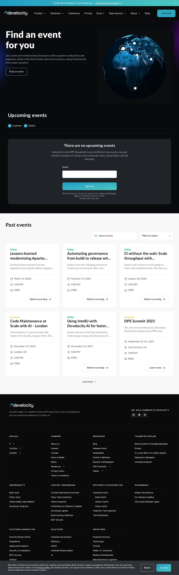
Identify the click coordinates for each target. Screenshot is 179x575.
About (134, 13)
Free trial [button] (166, 13)
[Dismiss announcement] (175, 3)
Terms (102, 193)
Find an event (16, 71)
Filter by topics (150, 236)
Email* (65, 167)
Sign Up (89, 186)
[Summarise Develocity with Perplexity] (145, 414)
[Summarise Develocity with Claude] (139, 414)
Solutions (55, 13)
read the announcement (108, 3)
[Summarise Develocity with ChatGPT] (133, 414)
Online (31, 126)
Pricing (88, 13)
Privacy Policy (43, 568)
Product (38, 13)
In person (17, 126)
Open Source (116, 13)
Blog (147, 13)
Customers (74, 13)
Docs (100, 14)
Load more (88, 382)
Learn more (155, 368)
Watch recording (38, 299)
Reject (147, 568)
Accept (164, 568)
